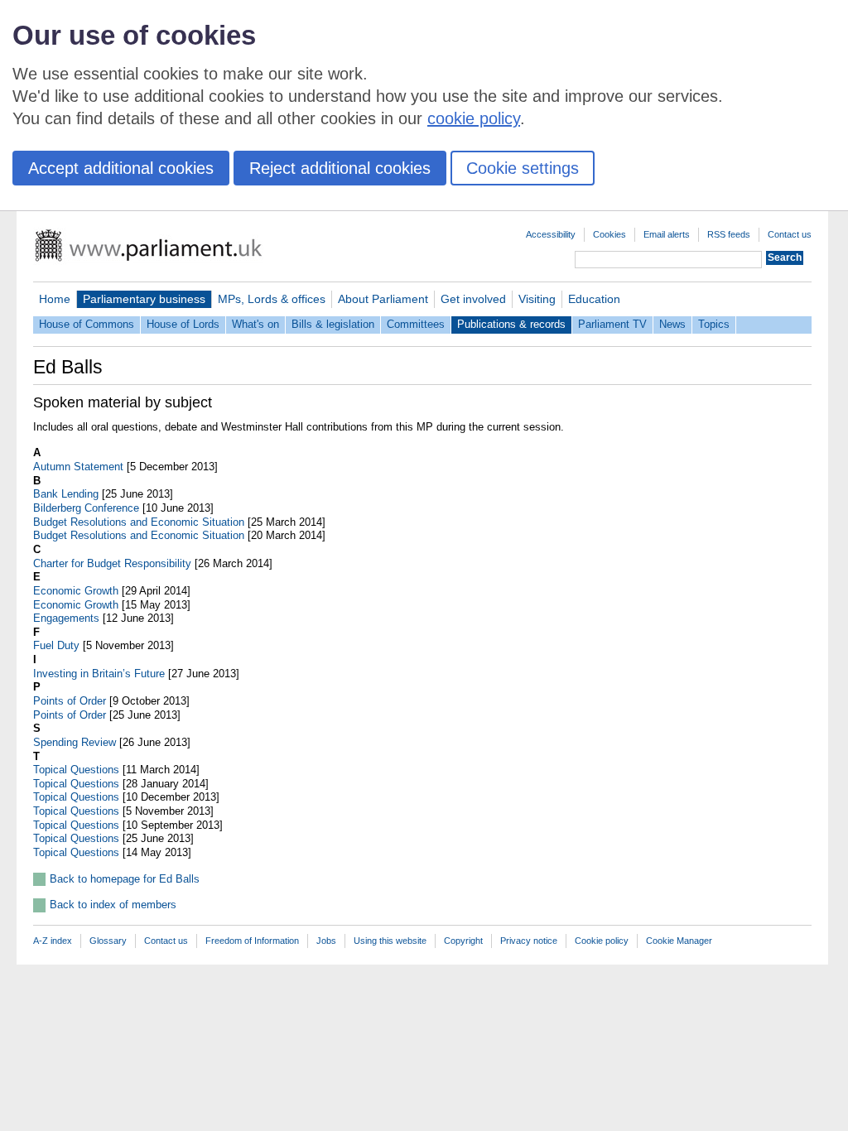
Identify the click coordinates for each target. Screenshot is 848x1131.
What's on (255, 324)
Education (594, 299)
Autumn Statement (78, 466)
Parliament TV (612, 324)
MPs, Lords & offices (271, 299)
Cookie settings (522, 168)
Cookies (609, 234)
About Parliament (383, 299)
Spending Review (74, 742)
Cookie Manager (679, 941)
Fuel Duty (56, 645)
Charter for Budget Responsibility (112, 563)
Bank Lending (66, 494)
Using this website (390, 941)
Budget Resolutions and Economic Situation (138, 522)
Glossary (108, 941)
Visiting (537, 299)
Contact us (790, 234)
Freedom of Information (252, 941)
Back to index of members (113, 904)
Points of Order (69, 701)
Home (54, 299)
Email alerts (666, 234)
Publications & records (511, 324)
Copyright (463, 941)
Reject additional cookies (340, 168)
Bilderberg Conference (86, 508)
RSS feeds (728, 234)
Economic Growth (75, 591)
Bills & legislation (333, 324)
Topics (714, 324)
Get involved (473, 299)
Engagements (66, 618)
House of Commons (86, 324)
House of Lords (183, 324)
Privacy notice (528, 941)
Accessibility (551, 234)
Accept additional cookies (121, 168)
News (672, 324)
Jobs (326, 941)
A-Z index (52, 941)
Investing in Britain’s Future (99, 673)
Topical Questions (76, 769)
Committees (416, 324)
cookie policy (473, 118)
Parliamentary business (144, 299)
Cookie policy (602, 941)
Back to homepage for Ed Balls (125, 879)
